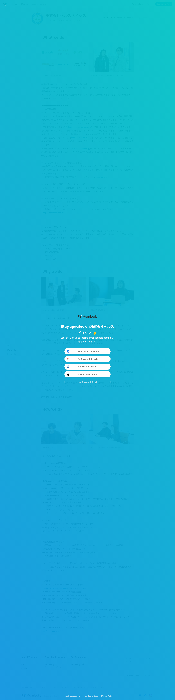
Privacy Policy (107, 696)
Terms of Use (93, 696)
